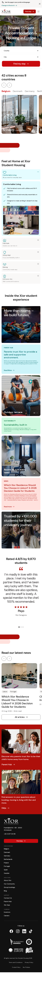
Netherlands (8, 859)
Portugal (7, 866)
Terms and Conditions (15, 962)
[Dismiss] (39, 4)
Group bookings (9, 887)
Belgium (6, 91)
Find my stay (19, 63)
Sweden (6, 873)
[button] (34, 473)
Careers (6, 916)
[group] (19, 114)
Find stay (28, 11)
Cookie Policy (16, 967)
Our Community (9, 884)
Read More (8, 370)
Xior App (7, 905)
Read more (8, 507)
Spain (6, 870)
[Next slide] (9, 85)
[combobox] (21, 50)
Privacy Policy (29, 962)
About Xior (7, 880)
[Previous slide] (4, 85)
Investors (7, 912)
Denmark (17, 91)
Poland (6, 863)
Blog (5, 891)
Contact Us (8, 898)
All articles (20, 717)
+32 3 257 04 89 (9, 834)
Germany (30, 91)
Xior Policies (26, 967)
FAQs (4, 808)
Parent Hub (7, 764)
